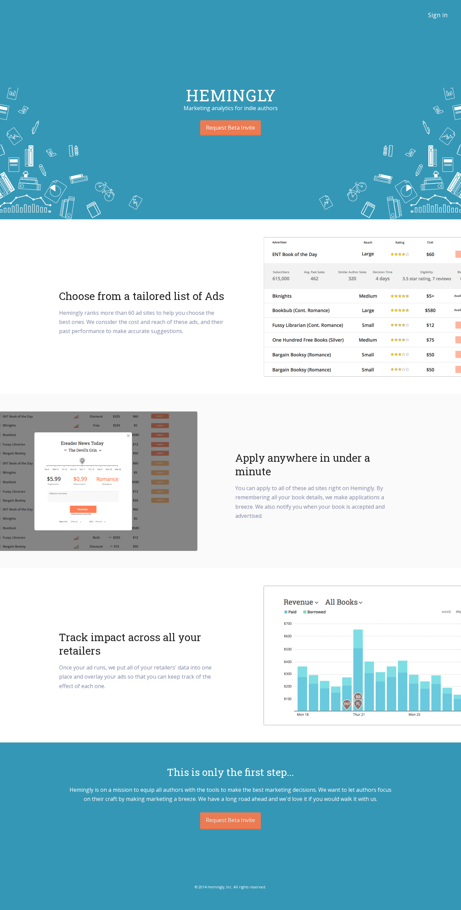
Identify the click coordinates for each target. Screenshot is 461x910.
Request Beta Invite (230, 127)
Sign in (438, 15)
